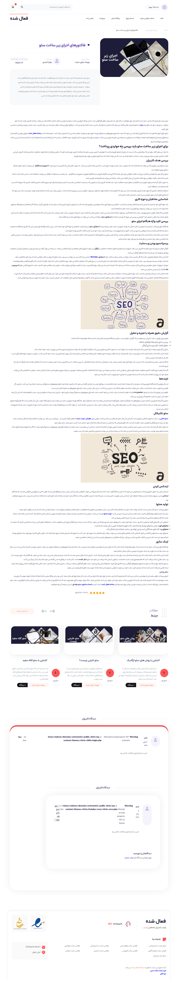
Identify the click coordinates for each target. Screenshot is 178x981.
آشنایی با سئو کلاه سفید (35, 661)
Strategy (94, 257)
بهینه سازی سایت (151, 30)
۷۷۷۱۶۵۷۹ (115, 924)
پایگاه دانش (115, 18)
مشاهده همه (22, 611)
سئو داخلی (164, 418)
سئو (142, 125)
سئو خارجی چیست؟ (89, 661)
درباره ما (102, 18)
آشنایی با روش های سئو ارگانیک (143, 661)
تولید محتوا (108, 513)
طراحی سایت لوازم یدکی (128, 946)
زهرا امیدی (47, 62)
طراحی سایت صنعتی (101, 951)
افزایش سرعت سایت (83, 418)
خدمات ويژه (130, 18)
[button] (44, 611)
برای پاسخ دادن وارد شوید (57, 813)
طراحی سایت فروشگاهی (157, 951)
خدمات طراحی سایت (147, 18)
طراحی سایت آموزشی (129, 951)
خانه (161, 18)
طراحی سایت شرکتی (72, 951)
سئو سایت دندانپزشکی (157, 946)
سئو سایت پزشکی (159, 956)
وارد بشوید (128, 858)
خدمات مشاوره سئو (85, 584)
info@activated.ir (33, 947)
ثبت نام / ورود (154, 7)
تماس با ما (89, 18)
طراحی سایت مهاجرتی (72, 946)
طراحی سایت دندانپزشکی (99, 946)
